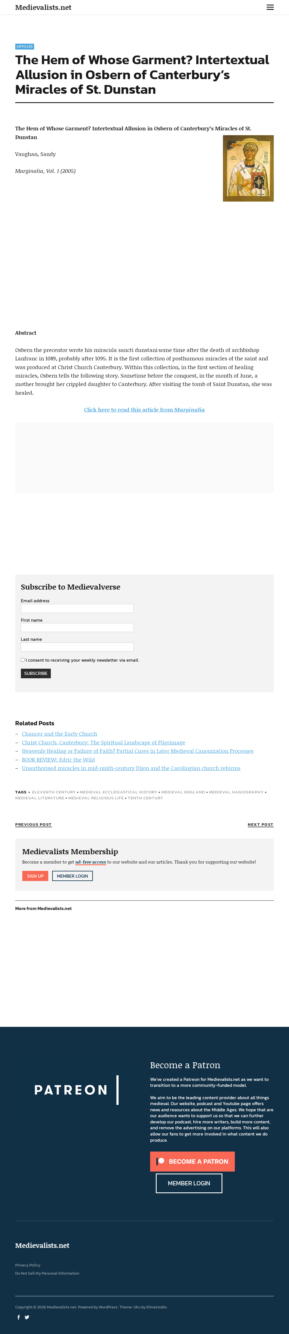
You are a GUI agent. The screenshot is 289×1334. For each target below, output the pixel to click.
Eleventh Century (54, 792)
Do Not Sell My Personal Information (47, 1273)
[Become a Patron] (192, 1169)
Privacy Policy (27, 1265)
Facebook (19, 1317)
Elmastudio (156, 1307)
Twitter (27, 1317)
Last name (31, 639)
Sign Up (35, 876)
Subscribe (35, 673)
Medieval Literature (39, 798)
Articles (25, 46)
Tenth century (145, 798)
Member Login (72, 876)
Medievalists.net (43, 7)
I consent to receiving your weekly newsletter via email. (82, 660)
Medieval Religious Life (96, 798)
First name (32, 620)
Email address (35, 601)
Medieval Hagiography (236, 792)
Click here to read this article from (144, 409)
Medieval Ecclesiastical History (118, 792)
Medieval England (183, 792)
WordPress (108, 1307)
